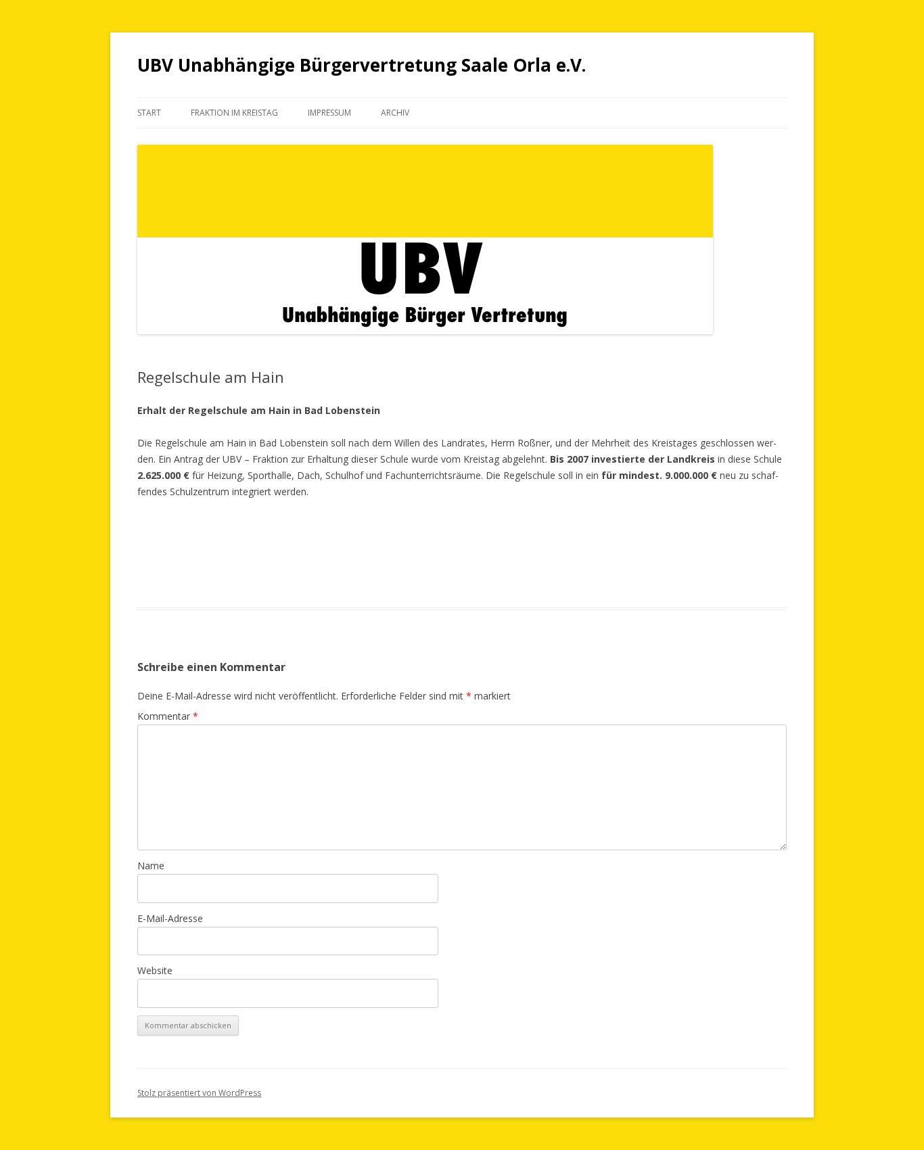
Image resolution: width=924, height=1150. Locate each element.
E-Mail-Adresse (170, 918)
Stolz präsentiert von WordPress (199, 1093)
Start (149, 112)
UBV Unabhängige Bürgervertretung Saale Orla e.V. (361, 65)
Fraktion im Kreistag (234, 112)
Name (150, 865)
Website (154, 970)
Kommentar (167, 716)
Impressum (329, 112)
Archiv (395, 112)
